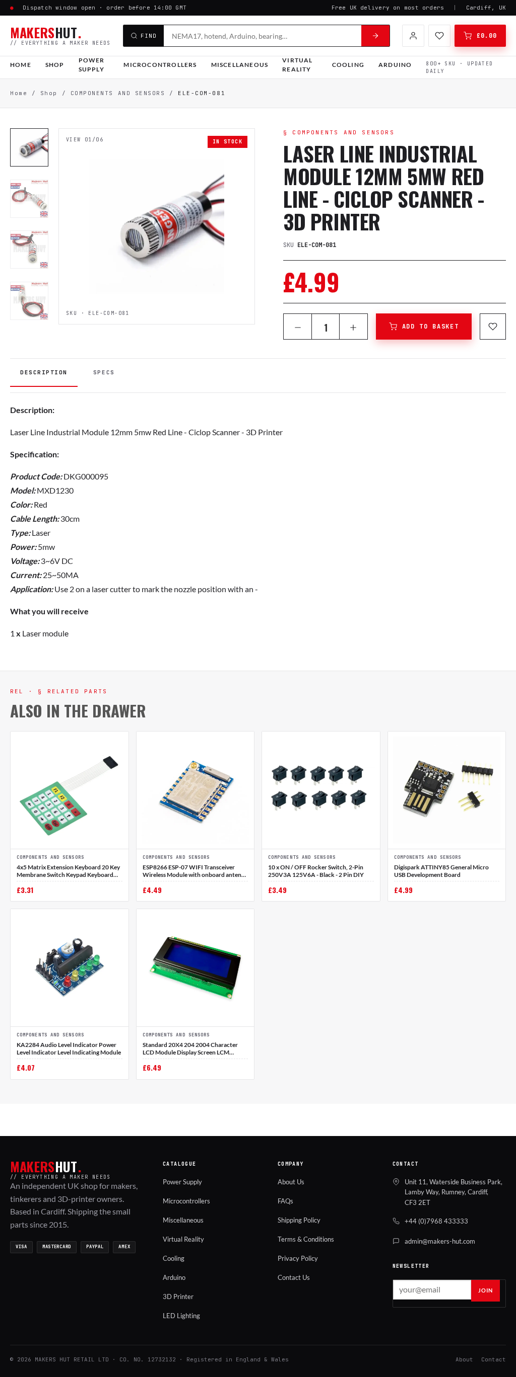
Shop (54, 64)
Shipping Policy (299, 1220)
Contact (493, 1359)
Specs (104, 372)
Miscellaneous (240, 64)
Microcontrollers (160, 64)
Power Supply (92, 64)
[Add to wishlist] (493, 326)
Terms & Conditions (306, 1239)
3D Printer (178, 1296)
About (464, 1359)
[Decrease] (297, 327)
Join (485, 1290)
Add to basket (430, 326)
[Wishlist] (439, 36)
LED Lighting (181, 1316)
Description (44, 372)
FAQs (285, 1201)
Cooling (348, 64)
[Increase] (353, 327)
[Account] (413, 36)
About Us (291, 1182)
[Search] (375, 35)
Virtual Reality (297, 64)
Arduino (395, 64)
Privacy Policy (298, 1258)
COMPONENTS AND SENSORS (118, 93)
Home (20, 64)
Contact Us (294, 1277)
